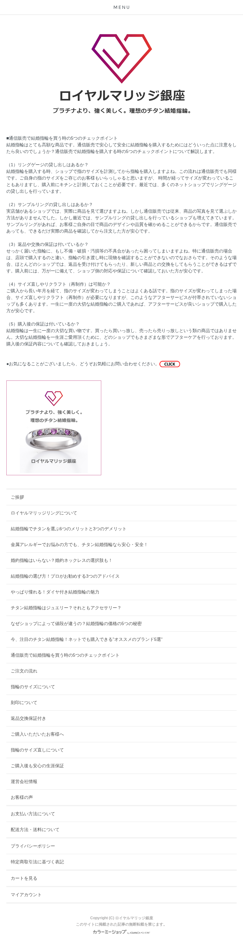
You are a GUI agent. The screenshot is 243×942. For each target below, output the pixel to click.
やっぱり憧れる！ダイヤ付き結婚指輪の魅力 (55, 591)
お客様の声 (22, 797)
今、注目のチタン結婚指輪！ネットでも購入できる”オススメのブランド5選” (87, 639)
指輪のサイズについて (33, 686)
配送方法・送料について (35, 829)
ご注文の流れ (24, 670)
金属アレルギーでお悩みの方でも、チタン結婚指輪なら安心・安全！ (79, 544)
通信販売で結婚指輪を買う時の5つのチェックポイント (65, 655)
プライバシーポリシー (33, 845)
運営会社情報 (24, 781)
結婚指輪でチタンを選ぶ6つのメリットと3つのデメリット (69, 528)
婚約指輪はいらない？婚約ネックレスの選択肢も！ (62, 560)
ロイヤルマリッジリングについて (44, 512)
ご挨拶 (17, 497)
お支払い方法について (33, 813)
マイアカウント (26, 894)
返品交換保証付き (28, 718)
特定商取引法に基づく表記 (37, 861)
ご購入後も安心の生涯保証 (37, 765)
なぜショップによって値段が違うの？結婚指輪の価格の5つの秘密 (76, 623)
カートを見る (24, 878)
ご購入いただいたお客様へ (37, 734)
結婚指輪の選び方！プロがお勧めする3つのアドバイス (65, 576)
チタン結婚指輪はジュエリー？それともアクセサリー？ (66, 607)
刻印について (24, 702)
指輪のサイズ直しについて (37, 749)
